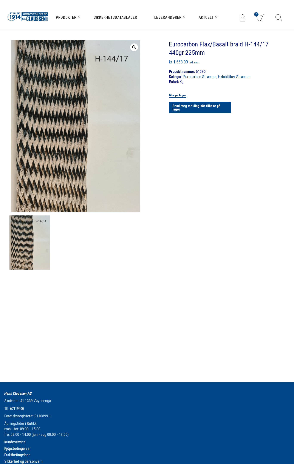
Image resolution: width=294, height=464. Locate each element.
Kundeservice (15, 442)
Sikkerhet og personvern (23, 461)
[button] (134, 47)
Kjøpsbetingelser (17, 448)
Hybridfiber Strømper (234, 76)
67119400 (17, 409)
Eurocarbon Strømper (200, 76)
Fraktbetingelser (17, 455)
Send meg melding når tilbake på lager (196, 107)
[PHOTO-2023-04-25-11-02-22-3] (29, 242)
